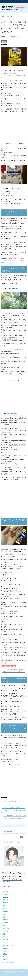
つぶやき (5, 897)
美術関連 (5, 911)
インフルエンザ (7, 928)
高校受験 (5, 899)
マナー (5, 956)
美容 (4, 905)
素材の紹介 (6, 948)
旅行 (4, 917)
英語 (4, 914)
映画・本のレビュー (8, 891)
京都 (4, 925)
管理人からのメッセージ (9, 878)
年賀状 (5, 954)
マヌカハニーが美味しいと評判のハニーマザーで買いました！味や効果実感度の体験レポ (13, 810)
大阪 (4, 934)
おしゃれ (5, 939)
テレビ (5, 908)
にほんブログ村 (6, 881)
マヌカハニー (16, 801)
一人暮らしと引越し (8, 962)
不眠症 (5, 959)
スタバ (5, 894)
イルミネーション (8, 945)
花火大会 (5, 937)
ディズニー (6, 931)
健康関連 (4, 41)
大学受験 (5, 902)
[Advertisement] (14, 127)
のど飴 (9, 801)
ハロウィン (6, 942)
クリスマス (6, 951)
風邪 (6, 801)
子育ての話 (6, 919)
